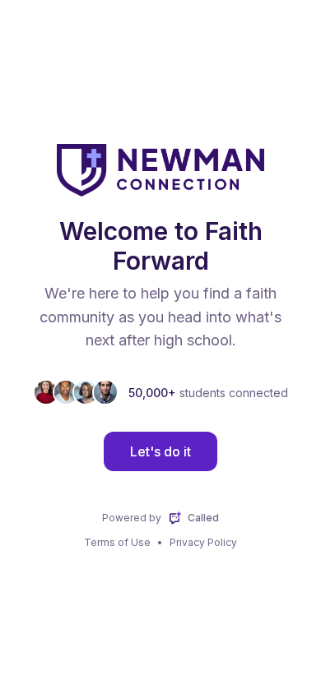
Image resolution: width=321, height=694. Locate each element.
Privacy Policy (203, 542)
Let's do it (160, 451)
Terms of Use (117, 542)
